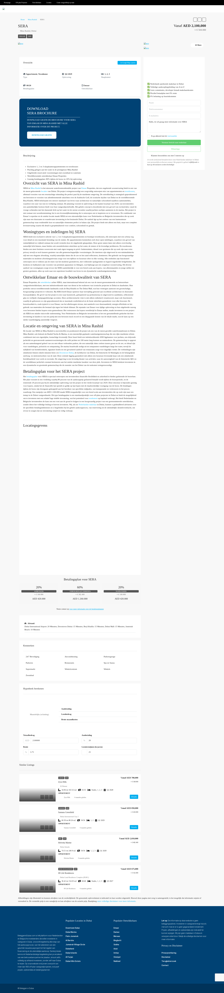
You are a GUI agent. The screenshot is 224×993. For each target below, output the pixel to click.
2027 (75, 869)
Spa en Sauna (109, 663)
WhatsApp (175, 149)
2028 (66, 778)
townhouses (130, 191)
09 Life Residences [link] (66, 873)
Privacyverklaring (169, 953)
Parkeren (29, 663)
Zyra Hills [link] (62, 782)
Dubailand (70, 949)
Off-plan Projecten (21, 3)
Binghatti (117, 940)
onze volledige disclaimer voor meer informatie (116, 901)
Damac (116, 932)
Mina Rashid (32, 20)
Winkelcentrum (71, 669)
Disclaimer (166, 957)
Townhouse (43, 74)
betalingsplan (32, 376)
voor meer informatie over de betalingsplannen (86, 609)
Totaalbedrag (29, 735)
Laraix (61, 778)
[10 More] (175, 48)
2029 (29, 36)
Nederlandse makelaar (88, 405)
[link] (37, 787)
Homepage (7, 3)
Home (23, 20)
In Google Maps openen (127, 63)
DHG (60, 838)
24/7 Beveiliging (32, 657)
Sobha (116, 945)
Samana (62, 808)
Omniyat (117, 957)
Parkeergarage (109, 657)
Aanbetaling (87, 735)
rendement (93, 398)
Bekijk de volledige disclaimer (190, 936)
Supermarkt (30, 669)
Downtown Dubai (66, 353)
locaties (44, 191)
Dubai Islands (71, 953)
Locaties (48, 3)
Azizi (116, 949)
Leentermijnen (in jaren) (92, 747)
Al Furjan (69, 957)
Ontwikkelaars (36, 3)
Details (134, 797)
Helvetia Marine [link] (64, 843)
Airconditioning (71, 657)
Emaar (22, 36)
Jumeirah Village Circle (75, 945)
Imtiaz (116, 953)
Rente (25, 747)
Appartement (31, 74)
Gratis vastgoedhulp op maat (65, 3)
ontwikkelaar (45, 282)
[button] (195, 20)
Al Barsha (70, 940)
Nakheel (117, 961)
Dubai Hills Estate (73, 961)
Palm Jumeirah (72, 936)
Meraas (117, 936)
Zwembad (30, 675)
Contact (165, 965)
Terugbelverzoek (169, 961)
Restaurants (69, 663)
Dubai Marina (71, 932)
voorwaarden (172, 136)
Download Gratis (42, 135)
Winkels (107, 669)
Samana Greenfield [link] (66, 812)
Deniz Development (66, 869)
